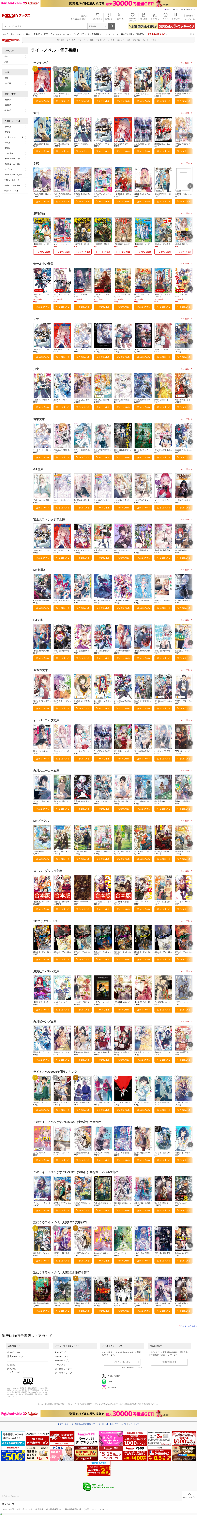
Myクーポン (120, 19)
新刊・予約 (71, 40)
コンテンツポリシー (17, 1372)
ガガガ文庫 (8, 153)
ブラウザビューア (63, 1373)
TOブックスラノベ (11, 180)
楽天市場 (189, 16)
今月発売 (7, 110)
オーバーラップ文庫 (12, 159)
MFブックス (9, 169)
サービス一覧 (189, 19)
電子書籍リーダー (63, 1369)
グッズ (76, 34)
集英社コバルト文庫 (12, 185)
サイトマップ (134, 1424)
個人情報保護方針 (54, 1509)
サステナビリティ (100, 1509)
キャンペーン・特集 (86, 40)
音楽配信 (140, 34)
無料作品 (60, 40)
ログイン (84, 16)
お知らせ (108, 19)
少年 (6, 56)
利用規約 (11, 1365)
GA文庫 (7, 132)
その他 (153, 40)
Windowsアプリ (62, 1360)
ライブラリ (155, 19)
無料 (6, 78)
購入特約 (11, 1368)
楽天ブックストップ (65, 1424)
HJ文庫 (7, 148)
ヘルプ (165, 19)
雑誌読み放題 (126, 34)
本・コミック (16, 34)
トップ (5, 34)
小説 (128, 40)
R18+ (192, 34)
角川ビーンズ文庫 (11, 191)
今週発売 (7, 105)
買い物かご (97, 19)
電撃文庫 (7, 127)
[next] (190, 85)
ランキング (100, 40)
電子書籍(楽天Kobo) (156, 34)
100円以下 (8, 83)
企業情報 (39, 1509)
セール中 (111, 40)
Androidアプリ (61, 1356)
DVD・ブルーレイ (51, 34)
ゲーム (66, 34)
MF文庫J (7, 143)
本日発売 (7, 100)
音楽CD (37, 34)
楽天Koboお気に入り (133, 19)
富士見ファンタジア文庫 (14, 137)
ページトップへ (189, 1497)
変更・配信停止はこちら (131, 1368)
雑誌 (28, 34)
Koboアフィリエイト (118, 1424)
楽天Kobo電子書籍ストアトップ (87, 1424)
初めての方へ (13, 1352)
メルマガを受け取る (122, 1362)
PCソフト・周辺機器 (90, 34)
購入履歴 (143, 19)
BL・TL (145, 40)
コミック (120, 40)
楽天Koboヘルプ (15, 1356)
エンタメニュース (110, 34)
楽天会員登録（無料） (79, 19)
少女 (6, 62)
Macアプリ (60, 1364)
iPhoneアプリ (61, 1352)
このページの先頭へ (188, 1326)
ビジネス (136, 40)
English (105, 1424)
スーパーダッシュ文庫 (13, 175)
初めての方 (176, 19)
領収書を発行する (169, 1362)
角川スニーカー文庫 (12, 164)
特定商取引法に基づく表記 (77, 1509)
